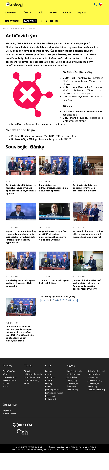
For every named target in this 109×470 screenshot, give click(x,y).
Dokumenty (49, 377)
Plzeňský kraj (72, 380)
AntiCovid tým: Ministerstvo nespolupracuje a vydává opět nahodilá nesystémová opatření (21, 189)
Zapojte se (30, 21)
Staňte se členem (9, 413)
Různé (5, 374)
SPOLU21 (18, 28)
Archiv (9, 28)
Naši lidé (48, 380)
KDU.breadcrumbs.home (4, 28)
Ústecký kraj (71, 386)
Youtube (51, 21)
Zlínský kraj (92, 386)
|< (41, 300)
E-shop (67, 12)
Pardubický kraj (94, 374)
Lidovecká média (9, 377)
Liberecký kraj (72, 390)
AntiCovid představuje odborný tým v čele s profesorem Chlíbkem (85, 188)
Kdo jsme (49, 371)
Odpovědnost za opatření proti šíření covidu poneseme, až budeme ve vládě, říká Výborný (53, 235)
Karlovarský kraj (73, 383)
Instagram (56, 21)
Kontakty (48, 383)
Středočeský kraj (73, 374)
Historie (48, 374)
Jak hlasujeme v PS (52, 390)
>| (77, 300)
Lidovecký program (32, 377)
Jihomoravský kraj (95, 380)
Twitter (46, 21)
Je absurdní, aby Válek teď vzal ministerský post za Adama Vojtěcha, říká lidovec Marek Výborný (87, 284)
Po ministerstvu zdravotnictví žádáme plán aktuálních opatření (53, 188)
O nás (40, 12)
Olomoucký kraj (94, 383)
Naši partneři (50, 399)
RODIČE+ (27, 371)
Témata (26, 12)
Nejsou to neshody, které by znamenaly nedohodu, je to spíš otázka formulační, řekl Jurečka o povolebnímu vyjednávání (21, 237)
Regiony (53, 12)
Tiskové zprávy (9, 371)
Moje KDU (81, 12)
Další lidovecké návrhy (33, 374)
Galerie (6, 383)
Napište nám (12, 21)
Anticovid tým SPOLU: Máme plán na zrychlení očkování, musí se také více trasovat (88, 234)
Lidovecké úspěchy (31, 380)
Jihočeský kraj (72, 377)
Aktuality (10, 12)
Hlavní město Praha (74, 371)
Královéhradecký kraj (96, 371)
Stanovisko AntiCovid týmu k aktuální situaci (54, 281)
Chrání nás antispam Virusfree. (24, 449)
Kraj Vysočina (93, 377)
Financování (50, 396)
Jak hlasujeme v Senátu (54, 393)
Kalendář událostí (10, 380)
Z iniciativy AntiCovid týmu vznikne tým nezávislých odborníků (20, 283)
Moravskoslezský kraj (96, 390)
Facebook (41, 21)
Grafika (48, 386)
